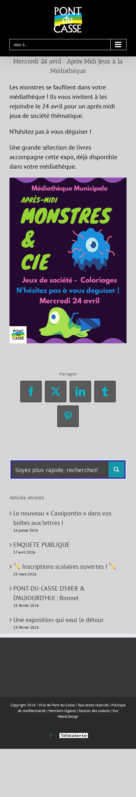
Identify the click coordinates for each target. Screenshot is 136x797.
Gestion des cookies (94, 710)
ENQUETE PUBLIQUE (41, 545)
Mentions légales (62, 710)
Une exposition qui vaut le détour (58, 620)
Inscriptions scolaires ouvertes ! (65, 566)
